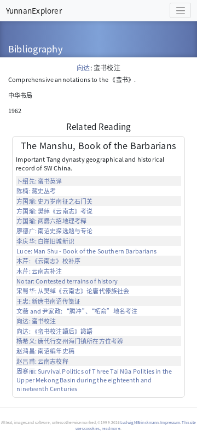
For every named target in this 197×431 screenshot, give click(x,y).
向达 (83, 67)
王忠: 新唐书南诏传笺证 (48, 301)
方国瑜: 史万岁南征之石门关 (54, 201)
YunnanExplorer (34, 10)
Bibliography (35, 48)
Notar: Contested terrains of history (67, 280)
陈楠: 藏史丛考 (36, 190)
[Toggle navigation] (180, 10)
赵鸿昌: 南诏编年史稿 (45, 350)
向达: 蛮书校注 (36, 320)
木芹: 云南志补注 (39, 271)
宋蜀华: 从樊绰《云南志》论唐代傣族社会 (72, 290)
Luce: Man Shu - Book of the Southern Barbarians (86, 250)
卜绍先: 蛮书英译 (39, 180)
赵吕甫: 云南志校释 (42, 361)
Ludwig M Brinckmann (139, 422)
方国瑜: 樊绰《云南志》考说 (54, 210)
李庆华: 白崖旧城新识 (45, 241)
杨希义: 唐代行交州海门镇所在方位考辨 (69, 340)
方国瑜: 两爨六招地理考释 (51, 220)
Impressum (170, 422)
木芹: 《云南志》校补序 (48, 260)
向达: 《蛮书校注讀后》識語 (54, 331)
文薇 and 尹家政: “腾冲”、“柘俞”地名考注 (76, 310)
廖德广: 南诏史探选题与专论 (54, 230)
